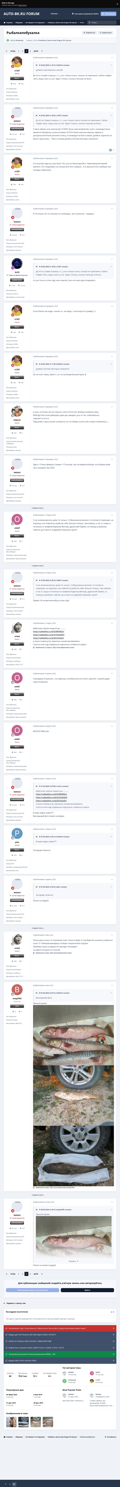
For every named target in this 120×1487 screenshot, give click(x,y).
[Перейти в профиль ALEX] (17, 263)
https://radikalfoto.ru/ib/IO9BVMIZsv (48, 631)
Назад (12, 51)
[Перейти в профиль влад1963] (17, 989)
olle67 (17, 528)
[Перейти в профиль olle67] (17, 519)
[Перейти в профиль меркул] (17, 411)
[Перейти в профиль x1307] (17, 61)
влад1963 (17, 998)
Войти (87, 1290)
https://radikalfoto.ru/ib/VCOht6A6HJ (48, 635)
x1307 (17, 70)
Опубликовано (45, 58)
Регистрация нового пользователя (33, 1290)
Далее (36, 51)
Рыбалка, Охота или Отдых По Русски (55, 40)
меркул (17, 420)
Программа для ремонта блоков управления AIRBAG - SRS (32, 1354)
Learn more (4, 4)
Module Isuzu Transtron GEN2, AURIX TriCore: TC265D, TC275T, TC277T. (36, 1348)
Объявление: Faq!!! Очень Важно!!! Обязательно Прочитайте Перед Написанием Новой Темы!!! (47, 1328)
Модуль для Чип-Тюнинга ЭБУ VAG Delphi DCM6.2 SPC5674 (32, 1335)
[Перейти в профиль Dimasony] (8, 40)
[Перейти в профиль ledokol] (17, 112)
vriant (17, 636)
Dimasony (19, 40)
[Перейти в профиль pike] (17, 833)
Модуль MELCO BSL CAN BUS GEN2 (22, 1360)
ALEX (17, 272)
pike (17, 842)
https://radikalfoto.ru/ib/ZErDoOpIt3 (48, 638)
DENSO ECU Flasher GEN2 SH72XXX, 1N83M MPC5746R (30, 1341)
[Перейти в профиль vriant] (17, 627)
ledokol (59, 65)
